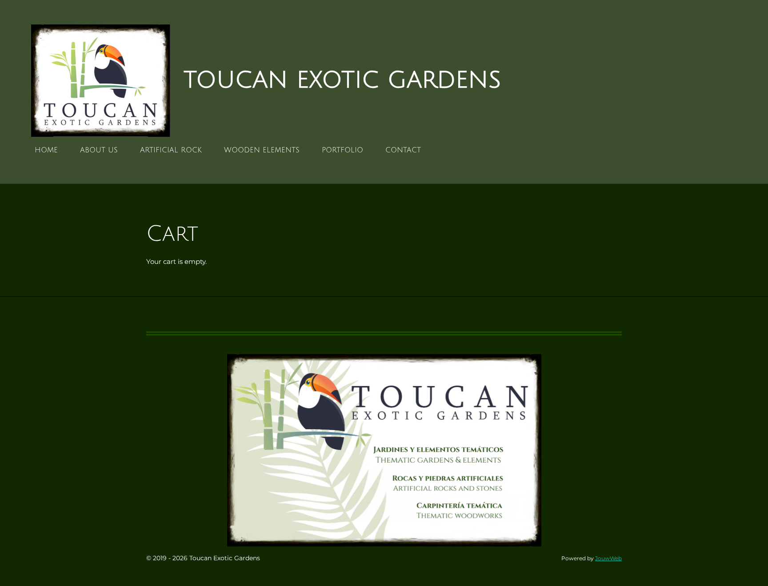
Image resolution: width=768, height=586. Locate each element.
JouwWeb (608, 558)
